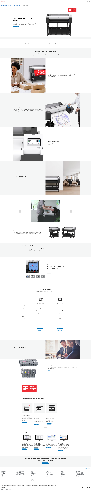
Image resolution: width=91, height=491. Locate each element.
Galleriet (49, 38)
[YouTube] (89, 487)
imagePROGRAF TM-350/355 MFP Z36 (38, 416)
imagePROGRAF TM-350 (40, 304)
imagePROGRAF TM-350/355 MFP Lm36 (51, 416)
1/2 (47, 264)
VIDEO (43, 197)
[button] (27, 424)
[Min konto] (87, 1)
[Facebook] (82, 487)
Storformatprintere (15, 16)
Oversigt (42, 38)
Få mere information (45, 463)
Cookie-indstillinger (53, 485)
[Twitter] (87, 487)
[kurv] (89, 1)
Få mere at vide (16, 26)
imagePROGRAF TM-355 (60, 304)
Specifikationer (45, 38)
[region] (45, 211)
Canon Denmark (3, 487)
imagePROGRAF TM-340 (26, 415)
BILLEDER (47, 197)
